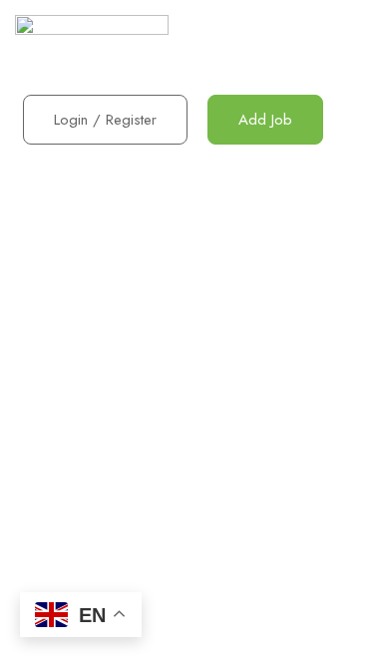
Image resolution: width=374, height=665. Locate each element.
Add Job (265, 120)
